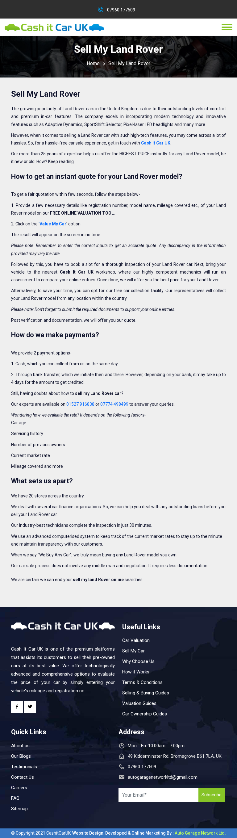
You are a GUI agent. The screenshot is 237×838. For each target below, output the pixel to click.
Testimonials (24, 766)
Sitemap (19, 808)
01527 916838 (80, 404)
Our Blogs (21, 756)
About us (20, 745)
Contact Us (22, 777)
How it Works (135, 672)
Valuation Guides (139, 703)
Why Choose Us (138, 661)
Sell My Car (133, 651)
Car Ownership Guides (144, 714)
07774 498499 (114, 404)
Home (93, 63)
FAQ (15, 798)
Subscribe (212, 795)
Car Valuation (136, 640)
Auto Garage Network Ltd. (200, 833)
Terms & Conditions (142, 682)
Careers (19, 787)
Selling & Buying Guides (145, 693)
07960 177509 (121, 9)
